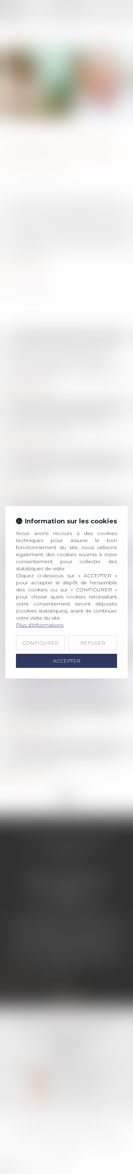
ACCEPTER (67, 661)
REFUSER (92, 643)
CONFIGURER (40, 643)
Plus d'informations (39, 625)
